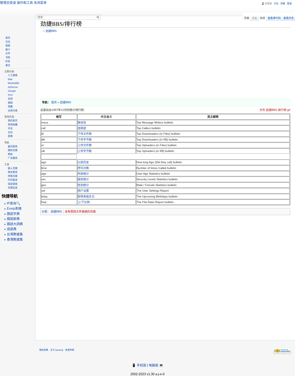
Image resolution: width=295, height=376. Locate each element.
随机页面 (12, 150)
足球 (10, 98)
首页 (7, 37)
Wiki (10, 79)
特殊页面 (12, 176)
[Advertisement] (160, 64)
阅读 (262, 17)
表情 (10, 136)
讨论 (276, 3)
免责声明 (69, 350)
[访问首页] (18, 16)
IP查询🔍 (13, 203)
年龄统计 (83, 173)
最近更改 (12, 146)
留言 (7, 65)
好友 (7, 61)
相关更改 (12, 172)
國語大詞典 (15, 224)
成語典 (11, 229)
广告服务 (12, 158)
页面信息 (12, 187)
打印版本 (12, 180)
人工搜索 (12, 75)
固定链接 (12, 184)
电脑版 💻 (156, 365)
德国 (10, 102)
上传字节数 (85, 151)
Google (12, 91)
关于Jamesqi (56, 350)
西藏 (10, 106)
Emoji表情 (14, 208)
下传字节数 (85, 139)
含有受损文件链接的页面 (80, 211)
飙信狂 (82, 122)
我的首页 (12, 120)
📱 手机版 (139, 365)
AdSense (13, 87)
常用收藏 (12, 124)
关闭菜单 (40, 2)
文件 (7, 53)
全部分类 (12, 110)
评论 (10, 128)
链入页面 (12, 168)
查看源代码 (274, 17)
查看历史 (288, 17)
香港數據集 (15, 239)
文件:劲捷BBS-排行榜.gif (274, 109)
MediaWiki (13, 83)
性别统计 (83, 185)
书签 (7, 57)
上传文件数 (85, 145)
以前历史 (83, 162)
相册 (7, 45)
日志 (7, 41)
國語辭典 (13, 218)
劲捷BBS (51, 30)
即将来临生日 (86, 196)
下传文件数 (85, 133)
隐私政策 (43, 350)
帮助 (10, 154)
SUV (10, 95)
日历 (10, 132)
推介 (7, 49)
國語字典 (13, 213)
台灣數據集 (15, 234)
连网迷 (82, 128)
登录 (289, 3)
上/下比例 (84, 202)
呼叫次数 (83, 168)
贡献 (282, 3)
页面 (246, 17)
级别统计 (83, 179)
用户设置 (83, 190)
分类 (44, 211)
